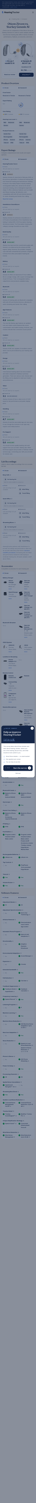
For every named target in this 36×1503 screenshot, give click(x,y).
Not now (18, 773)
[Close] (32, 728)
